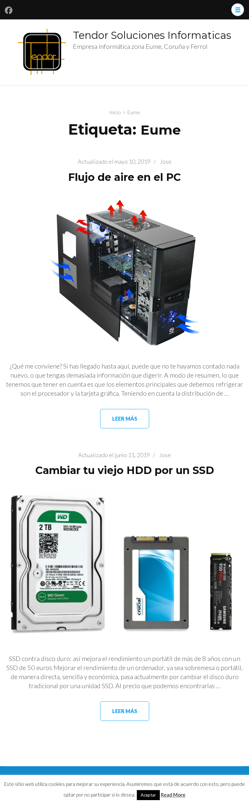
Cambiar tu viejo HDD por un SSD (124, 470)
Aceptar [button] (148, 795)
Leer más (124, 418)
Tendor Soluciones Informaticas (152, 35)
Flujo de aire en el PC (124, 177)
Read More (173, 795)
